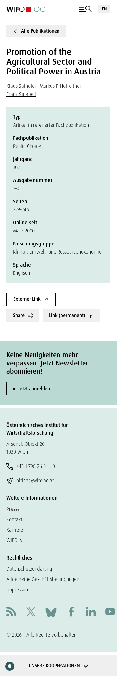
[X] (31, 612)
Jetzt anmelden (34, 388)
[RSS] (11, 612)
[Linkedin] (91, 612)
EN (104, 9)
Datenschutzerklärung (29, 568)
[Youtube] (110, 612)
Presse (13, 509)
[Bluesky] (51, 612)
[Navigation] (85, 9)
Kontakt (14, 519)
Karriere (14, 529)
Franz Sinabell (21, 94)
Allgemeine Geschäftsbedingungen (42, 579)
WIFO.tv (14, 540)
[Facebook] (71, 612)
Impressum (18, 589)
